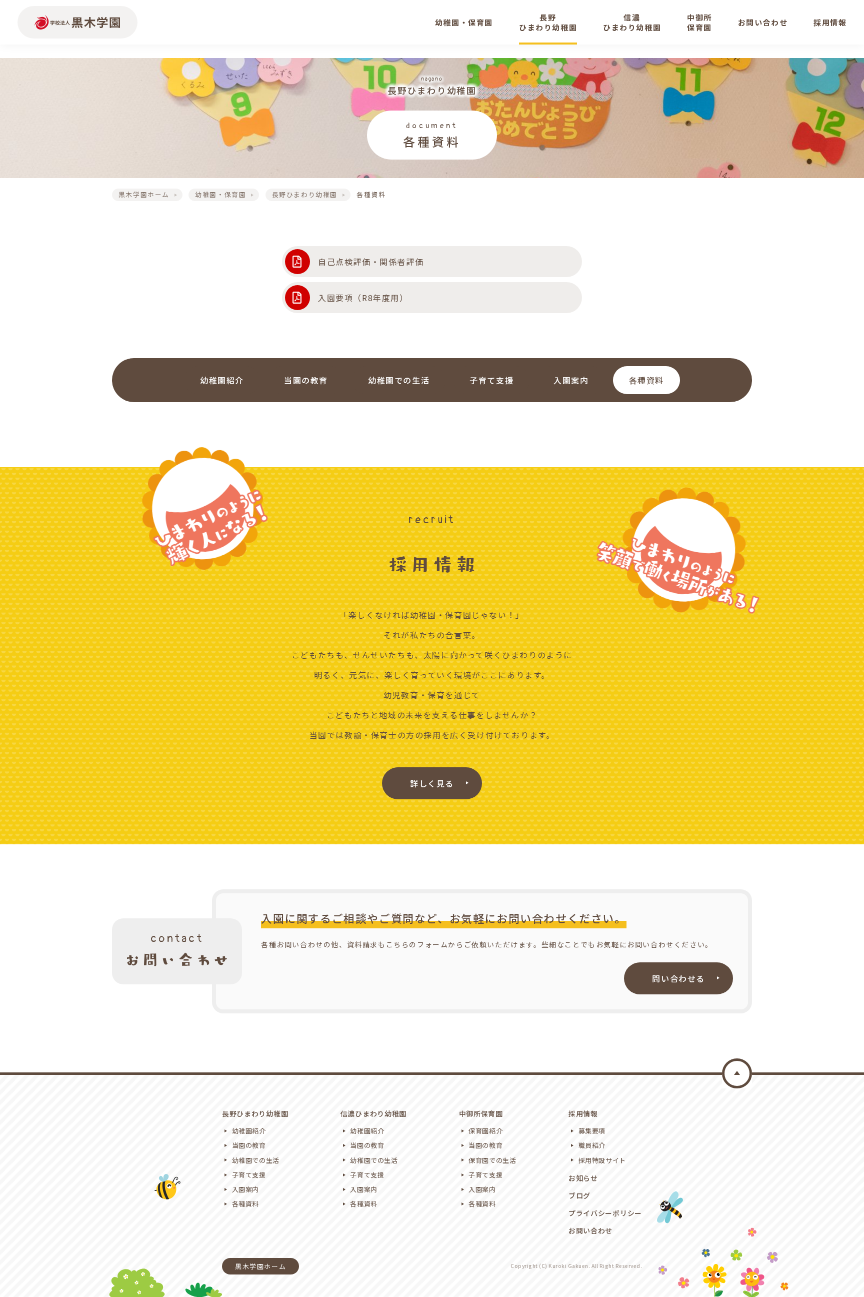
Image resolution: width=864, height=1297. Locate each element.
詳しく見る (432, 783)
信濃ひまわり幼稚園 (373, 1113)
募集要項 (592, 1130)
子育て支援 (492, 380)
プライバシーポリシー (605, 1213)
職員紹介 (592, 1145)
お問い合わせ (590, 1230)
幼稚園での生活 (399, 380)
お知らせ (583, 1178)
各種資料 (646, 380)
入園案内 (571, 380)
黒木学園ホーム (260, 1266)
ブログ (579, 1195)
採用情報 (583, 1113)
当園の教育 (306, 380)
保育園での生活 (492, 1160)
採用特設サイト (602, 1160)
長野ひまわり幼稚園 (255, 1113)
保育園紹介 (485, 1130)
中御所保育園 (481, 1113)
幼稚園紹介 (222, 380)
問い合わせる (678, 978)
